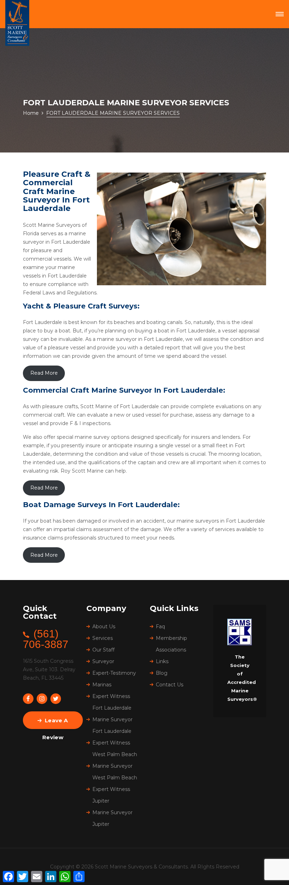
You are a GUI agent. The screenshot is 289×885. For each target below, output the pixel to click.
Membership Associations (171, 644)
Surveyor (103, 661)
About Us (103, 626)
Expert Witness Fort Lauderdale (111, 702)
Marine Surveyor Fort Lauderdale (112, 725)
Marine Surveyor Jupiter (112, 818)
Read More (44, 373)
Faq (160, 626)
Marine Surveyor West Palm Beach (114, 772)
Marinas (101, 684)
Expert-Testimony (114, 673)
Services (102, 638)
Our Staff (103, 650)
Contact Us (169, 684)
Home (31, 113)
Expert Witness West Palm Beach (114, 749)
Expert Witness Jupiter (111, 795)
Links (162, 661)
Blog (161, 673)
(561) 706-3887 (45, 639)
